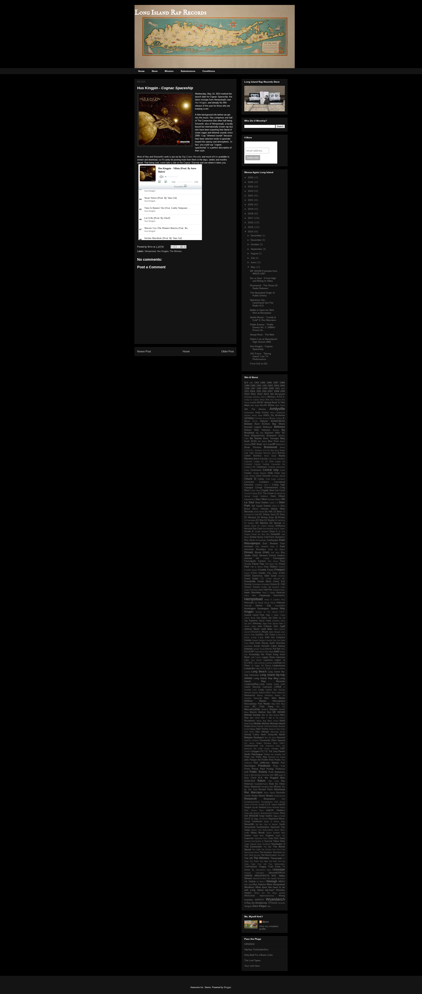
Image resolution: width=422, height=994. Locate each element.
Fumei (246, 573)
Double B (249, 531)
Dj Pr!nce (280, 517)
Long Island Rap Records (170, 13)
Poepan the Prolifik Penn (262, 760)
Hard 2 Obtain (268, 593)
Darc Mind (261, 499)
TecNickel (266, 844)
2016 (251, 222)
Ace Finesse (275, 400)
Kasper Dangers (259, 640)
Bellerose (267, 427)
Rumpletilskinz (267, 802)
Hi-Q (283, 600)
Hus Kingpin (201, 102)
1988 (282, 382)
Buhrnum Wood (269, 453)
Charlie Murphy (259, 473)
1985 (262, 382)
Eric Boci (275, 553)
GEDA (247, 576)
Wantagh (271, 881)
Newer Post (144, 351)
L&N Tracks (256, 657)
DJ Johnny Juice (267, 514)
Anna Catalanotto (277, 413)
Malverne (281, 693)
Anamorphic (249, 413)
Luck (255, 690)
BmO (265, 444)
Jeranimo (276, 621)
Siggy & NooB (279, 816)
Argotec (247, 415)
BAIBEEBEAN (278, 421)
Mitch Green (273, 721)
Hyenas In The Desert (266, 612)
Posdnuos (264, 765)
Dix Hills (269, 512)
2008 (276, 391)
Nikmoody (275, 732)
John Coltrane (264, 626)
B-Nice (279, 418)
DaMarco (264, 496)
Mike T (264, 718)
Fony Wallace (270, 567)
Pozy (275, 766)
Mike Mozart (274, 715)
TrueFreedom (250, 867)
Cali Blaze (281, 459)
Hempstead (150, 251)
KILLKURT (249, 652)
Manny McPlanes (265, 695)
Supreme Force (261, 838)
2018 (251, 213)
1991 (259, 385)
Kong (275, 654)
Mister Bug (261, 721)
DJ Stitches (262, 523)
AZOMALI (249, 418)
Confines (258, 485)
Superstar (249, 838)
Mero (246, 712)
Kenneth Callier (269, 646)
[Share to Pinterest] (184, 246)
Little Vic (259, 668)
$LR (246, 383)
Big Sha (259, 433)
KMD (276, 651)
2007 (270, 391)
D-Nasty (254, 493)
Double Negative (262, 531)
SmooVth (249, 824)
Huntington (250, 608)
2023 (251, 191)
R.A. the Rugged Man (271, 777)
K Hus (278, 635)
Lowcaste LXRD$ (272, 687)
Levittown (277, 663)
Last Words (256, 660)
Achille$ (253, 403)
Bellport (248, 430)
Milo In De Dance (277, 718)
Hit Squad (259, 603)
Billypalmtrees (258, 436)
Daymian (271, 499)
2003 (246, 391)
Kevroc (268, 649)
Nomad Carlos (251, 734)
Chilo (270, 473)
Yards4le (281, 903)
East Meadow (270, 543)
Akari (247, 405)
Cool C (267, 485)
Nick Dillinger (262, 732)
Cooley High (278, 485)
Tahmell (253, 844)
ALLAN (263, 405)
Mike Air (265, 715)
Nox (266, 738)
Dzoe (252, 540)
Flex (276, 564)
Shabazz (280, 810)
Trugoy (262, 866)
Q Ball (251, 775)
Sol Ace (259, 824)
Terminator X (278, 844)
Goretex (281, 576)
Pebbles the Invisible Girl (274, 754)
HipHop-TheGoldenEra (256, 949)
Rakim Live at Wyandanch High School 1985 (263, 340)
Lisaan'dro (249, 668)
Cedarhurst (262, 467)
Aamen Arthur (259, 400)
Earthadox (262, 540)
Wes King (248, 884)
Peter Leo (249, 757)
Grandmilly (250, 581)
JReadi (264, 632)
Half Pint (268, 590)
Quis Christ (250, 778)
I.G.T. (282, 612)
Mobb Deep (249, 724)
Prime (247, 769)
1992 (264, 386)
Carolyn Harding (261, 464)
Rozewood (269, 798)
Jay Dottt (272, 618)
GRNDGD (249, 944)
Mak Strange (279, 690)
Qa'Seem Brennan (261, 775)
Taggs (246, 844)
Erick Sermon (260, 555)
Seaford (262, 807)
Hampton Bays (279, 590)
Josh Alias (266, 629)
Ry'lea (246, 805)
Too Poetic (254, 861)
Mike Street (255, 718)
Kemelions (248, 646)
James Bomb (249, 618)
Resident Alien (267, 787)
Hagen (247, 590)
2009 (282, 391)
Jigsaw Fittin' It (278, 623)
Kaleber (248, 640)
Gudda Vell (266, 587)
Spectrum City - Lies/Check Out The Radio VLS (261, 303)
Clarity (261, 479)
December (256, 235)
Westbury (249, 887)
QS (276, 775)
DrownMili (275, 534)
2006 (264, 391)
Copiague (248, 487)
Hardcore (280, 592)
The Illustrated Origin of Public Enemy (262, 294)
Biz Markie (256, 438)
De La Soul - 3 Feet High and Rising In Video (263, 279)
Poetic (278, 760)
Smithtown (257, 821)
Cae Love (272, 459)
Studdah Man (279, 833)
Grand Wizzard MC (275, 579)
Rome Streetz (266, 795)
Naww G (272, 729)
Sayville (255, 807)
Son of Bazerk (271, 824)
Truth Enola (274, 867)
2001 (277, 388)
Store (155, 71)
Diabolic (267, 506)
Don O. (277, 529)
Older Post (227, 351)
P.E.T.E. (264, 751)
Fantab (266, 558)
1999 (265, 388)
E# (257, 540)
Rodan (255, 796)
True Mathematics (277, 864)
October (255, 244)
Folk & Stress (256, 567)
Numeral (281, 737)
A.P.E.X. (281, 397)
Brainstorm (280, 444)
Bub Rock (275, 450)
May (253, 267)
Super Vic (280, 836)
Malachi (262, 693)
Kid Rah (277, 649)
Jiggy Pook (267, 623)
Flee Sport (269, 564)
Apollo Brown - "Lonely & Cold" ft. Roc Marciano (263, 318)
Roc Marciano (253, 792)
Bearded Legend (252, 427)
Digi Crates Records (191, 156)
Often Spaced (278, 740)
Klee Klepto (269, 652)
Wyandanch (275, 899)
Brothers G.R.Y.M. (262, 450)
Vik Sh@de (250, 881)
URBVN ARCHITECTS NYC (260, 875)
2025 (251, 182)
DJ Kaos (280, 514)
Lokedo (247, 672)
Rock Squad (269, 793)
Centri (282, 470)
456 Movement (277, 394)
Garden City (265, 573)
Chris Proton (249, 476)
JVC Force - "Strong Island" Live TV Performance (260, 356)
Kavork (269, 640)
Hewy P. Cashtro (272, 600)
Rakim (261, 780)
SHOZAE (253, 815)
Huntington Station (267, 608)
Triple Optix (249, 864)
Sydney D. (259, 841)
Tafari (282, 841)
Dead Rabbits (262, 502)
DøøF (282, 529)
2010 (247, 394)
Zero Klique (259, 906)
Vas (268, 878)
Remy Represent (252, 787)
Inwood (247, 615)
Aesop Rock (270, 402)
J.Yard (282, 615)
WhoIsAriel (249, 896)
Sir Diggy (254, 819)
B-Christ (259, 418)
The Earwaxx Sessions (270, 852)
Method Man (264, 712)
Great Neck (264, 581)
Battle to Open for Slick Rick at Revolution (262, 311)
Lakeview (280, 657)
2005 (258, 391)
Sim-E (247, 819)
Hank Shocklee (252, 592)
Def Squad (257, 506)
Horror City (263, 605)
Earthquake (272, 540)
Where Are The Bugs (265, 893)
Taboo (276, 841)
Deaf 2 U (274, 503)
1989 (247, 385)
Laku (246, 660)
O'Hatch (255, 740)
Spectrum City (278, 827)
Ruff (283, 799)
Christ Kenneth (263, 476)
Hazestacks (279, 595)
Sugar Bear (258, 836)
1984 (256, 383)
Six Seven (263, 819)
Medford (264, 709)
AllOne (271, 405)
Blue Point (273, 441)
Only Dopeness (267, 746)
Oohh (260, 749)
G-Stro (254, 573)
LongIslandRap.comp (254, 684)
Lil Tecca (266, 666)
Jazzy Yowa (265, 621)
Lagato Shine (268, 657)
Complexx (264, 482)
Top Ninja (264, 861)
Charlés (248, 473)
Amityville (277, 409)
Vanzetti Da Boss (260, 878)
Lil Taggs (256, 666)
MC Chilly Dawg (263, 706)
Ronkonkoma (279, 796)
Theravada (276, 858)
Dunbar (253, 537)
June (253, 262)
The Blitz (267, 847)
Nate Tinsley (262, 729)
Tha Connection (253, 846)
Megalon (274, 709)
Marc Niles (270, 698)
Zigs (269, 906)
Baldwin (248, 423)
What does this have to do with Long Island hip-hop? (264, 888)
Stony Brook (258, 832)
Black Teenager (271, 438)
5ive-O (264, 397)
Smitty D (268, 822)
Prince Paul (258, 768)
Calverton (248, 462)
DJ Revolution (250, 520)
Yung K (248, 906)
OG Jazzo (249, 743)
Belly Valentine (262, 430)
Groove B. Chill (277, 584)
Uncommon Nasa (263, 870)
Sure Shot (274, 838)
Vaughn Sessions (278, 878)
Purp (246, 775)
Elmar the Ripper (276, 549)
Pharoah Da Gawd (276, 757)
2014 (251, 231)
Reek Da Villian (277, 784)
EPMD (266, 552)
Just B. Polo (249, 635)
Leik (255, 663)
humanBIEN (280, 606)
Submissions (188, 71)
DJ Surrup (275, 523)
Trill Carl (281, 861)
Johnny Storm (252, 629)
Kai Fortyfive (278, 637)
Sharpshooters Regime (269, 813)
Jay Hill (282, 618)
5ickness (256, 397)
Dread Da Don (258, 534)
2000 (271, 388)
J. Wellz (274, 615)
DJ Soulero (249, 523)
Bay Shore (278, 423)
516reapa (248, 397)
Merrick (253, 712)
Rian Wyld (252, 790)
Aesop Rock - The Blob (262, 334)
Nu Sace (272, 738)
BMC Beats (256, 444)
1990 (253, 385)
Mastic (266, 703)
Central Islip (270, 469)
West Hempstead (276, 884)
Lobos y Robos (279, 668)
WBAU (281, 881)
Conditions (208, 71)
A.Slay (246, 400)
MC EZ (281, 707)
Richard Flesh (265, 789)
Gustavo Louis (278, 587)
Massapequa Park (253, 704)
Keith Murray (261, 643)
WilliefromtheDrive (267, 896)
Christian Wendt (278, 476)
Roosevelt (250, 798)
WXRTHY (259, 900)
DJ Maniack (250, 517)
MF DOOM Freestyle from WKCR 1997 (263, 272)
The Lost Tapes (252, 960)
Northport (259, 737)
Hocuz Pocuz (269, 603)
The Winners (176, 251)
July (253, 258)
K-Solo (253, 637)
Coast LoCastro (278, 479)
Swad (282, 838)
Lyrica (269, 690)
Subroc (247, 835)
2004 (252, 391)
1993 (270, 385)
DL (258, 526)
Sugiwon (270, 835)
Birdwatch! (272, 436)
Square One (256, 830)
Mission (169, 71)
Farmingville (250, 561)
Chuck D (250, 478)
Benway (276, 430)
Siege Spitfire (265, 816)
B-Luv (272, 418)
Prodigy (270, 769)
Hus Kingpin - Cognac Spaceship (261, 347)
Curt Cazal (280, 490)
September (257, 249)
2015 (251, 227)
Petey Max (261, 757)
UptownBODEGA (277, 873)
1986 (269, 382)
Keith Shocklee (277, 643)
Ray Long (273, 781)
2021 (251, 200)
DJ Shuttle (269, 520)
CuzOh (247, 493)
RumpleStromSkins (252, 802)
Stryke (268, 833)
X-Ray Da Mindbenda (255, 902)
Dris (268, 534)
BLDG (254, 441)
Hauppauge (264, 595)
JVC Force (270, 635)
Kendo (257, 646)
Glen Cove (270, 575)
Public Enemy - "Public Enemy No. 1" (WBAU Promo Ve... (262, 327)
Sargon (247, 807)
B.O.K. (255, 421)
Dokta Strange (267, 526)
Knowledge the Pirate (260, 654)
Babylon (264, 421)
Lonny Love (272, 684)
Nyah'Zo (247, 740)
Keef (252, 643)
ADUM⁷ (260, 402)
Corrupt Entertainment (266, 487)
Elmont (248, 552)
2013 (266, 394)
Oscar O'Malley (271, 749)
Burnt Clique (270, 456)
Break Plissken (252, 447)
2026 (251, 177)
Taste (259, 844)
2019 (251, 209)
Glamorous (257, 576)
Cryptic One (267, 490)
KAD (267, 637)
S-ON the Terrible (257, 805)
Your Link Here (252, 965)
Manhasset (249, 695)
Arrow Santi (257, 415)
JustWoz (259, 635)
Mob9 (282, 721)
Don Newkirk (268, 529)
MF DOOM (279, 712)
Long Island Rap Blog (266, 678)
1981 (251, 383)
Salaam (274, 805)
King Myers (259, 652)
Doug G (273, 531)
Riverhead (279, 789)
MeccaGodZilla (252, 709)
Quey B (282, 775)
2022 (251, 195)
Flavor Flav (258, 563)
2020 (251, 204)
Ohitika (259, 743)
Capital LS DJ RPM (263, 462)
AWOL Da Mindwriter (274, 415)
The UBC (281, 855)
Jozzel (247, 632)
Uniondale (279, 869)
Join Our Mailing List (258, 144)
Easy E (274, 546)
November (256, 240)
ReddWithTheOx (261, 784)
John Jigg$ (279, 626)
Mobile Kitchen (261, 723)
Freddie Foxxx (265, 569)
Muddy (275, 726)
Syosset (268, 841)
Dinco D (275, 506)
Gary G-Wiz (279, 573)
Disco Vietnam (261, 509)
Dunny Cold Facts (265, 537)
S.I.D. (268, 804)
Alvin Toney (280, 405)
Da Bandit (278, 493)
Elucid (258, 552)
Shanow (256, 813)
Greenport (265, 584)
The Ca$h (256, 850)
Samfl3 (281, 804)
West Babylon (259, 884)
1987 (275, 382)
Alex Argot (255, 405)
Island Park (258, 615)
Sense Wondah (273, 807)
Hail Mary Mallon (256, 590)
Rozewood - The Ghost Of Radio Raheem (263, 287)
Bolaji (270, 444)
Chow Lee (279, 473)
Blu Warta (262, 441)
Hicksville (249, 603)
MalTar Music (271, 693)
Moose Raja (256, 726)
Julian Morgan (274, 632)
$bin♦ (266, 921)
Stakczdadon (268, 830)
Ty (253, 870)
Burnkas (257, 456)
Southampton (262, 827)
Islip (268, 615)
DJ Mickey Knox (265, 517)
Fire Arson (273, 561)
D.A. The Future (265, 493)
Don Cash (257, 529)
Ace (267, 400)
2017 (251, 218)
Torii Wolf (273, 861)
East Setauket (261, 546)
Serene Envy (257, 810)
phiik (246, 760)
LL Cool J (267, 668)
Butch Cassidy (261, 459)
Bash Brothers (262, 424)
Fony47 (282, 567)
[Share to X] (178, 246)
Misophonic (249, 721)
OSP (282, 748)
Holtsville (247, 606)
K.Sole (260, 637)
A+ (251, 400)
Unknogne (260, 873)
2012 (259, 394)
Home (141, 71)
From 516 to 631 (259, 363)
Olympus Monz (271, 743)
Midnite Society (252, 715)
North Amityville (269, 734)
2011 (253, 394)
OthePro (247, 751)
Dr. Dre (282, 531)
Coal (268, 479)
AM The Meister (255, 409)
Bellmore (279, 426)
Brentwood (270, 447)
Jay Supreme (250, 621)
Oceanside (265, 740)
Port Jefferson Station (266, 762)
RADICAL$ (249, 781)
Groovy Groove (252, 587)
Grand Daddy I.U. (254, 578)
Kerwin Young (259, 649)
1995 (282, 385)
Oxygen (256, 751)
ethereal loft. (252, 558)
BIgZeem (269, 433)
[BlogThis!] (175, 246)
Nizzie (282, 732)
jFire (250, 623)
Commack (249, 482)
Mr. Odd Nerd (266, 726)
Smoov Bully (279, 822)
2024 (251, 186)
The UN (248, 858)
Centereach (255, 470)
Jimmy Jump (250, 626)
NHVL (251, 732)
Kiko (283, 649)
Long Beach (259, 671)
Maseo (262, 700)
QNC (272, 775)
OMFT (282, 743)
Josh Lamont (279, 629)
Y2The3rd (272, 903)
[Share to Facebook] (181, 246)
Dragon (247, 534)
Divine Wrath (259, 512)
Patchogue (257, 754)
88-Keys (271, 397)
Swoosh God (249, 841)
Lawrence (268, 660)
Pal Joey (273, 751)
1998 (258, 388)
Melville (282, 709)
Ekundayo (261, 549)
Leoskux (269, 663)
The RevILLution (269, 855)
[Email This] (172, 246)
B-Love (266, 418)
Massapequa (279, 701)
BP (273, 444)
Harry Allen (250, 595)
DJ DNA (255, 514)
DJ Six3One (280, 520)
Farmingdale (279, 558)
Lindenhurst (278, 665)
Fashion (262, 561)
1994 (276, 385)
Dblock (278, 499)
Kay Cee (276, 640)
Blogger (227, 987)
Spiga (247, 830)
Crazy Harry (255, 490)
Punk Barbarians (277, 772)
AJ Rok (281, 402)
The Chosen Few (268, 850)
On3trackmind (251, 746)
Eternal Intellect (277, 555)
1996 (247, 388)
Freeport (279, 569)
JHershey (256, 623)
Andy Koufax (262, 412)
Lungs (261, 690)
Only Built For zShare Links (258, 955)
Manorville (258, 698)
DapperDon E (249, 499)
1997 (253, 388)
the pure (257, 855)
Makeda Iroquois (251, 693)
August (255, 253)
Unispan (247, 873)
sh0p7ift (270, 810)
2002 (283, 388)
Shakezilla (248, 813)
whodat (282, 893)
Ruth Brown (279, 802)
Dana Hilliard (278, 496)
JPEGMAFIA (255, 632)
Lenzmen (261, 663)
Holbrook (280, 603)
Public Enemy (258, 771)
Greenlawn (256, 584)
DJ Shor (260, 520)
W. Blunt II (261, 882)
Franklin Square (250, 570)
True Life (261, 864)
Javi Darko (261, 618)
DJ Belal (278, 512)
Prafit (283, 766)
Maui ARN (275, 704)
